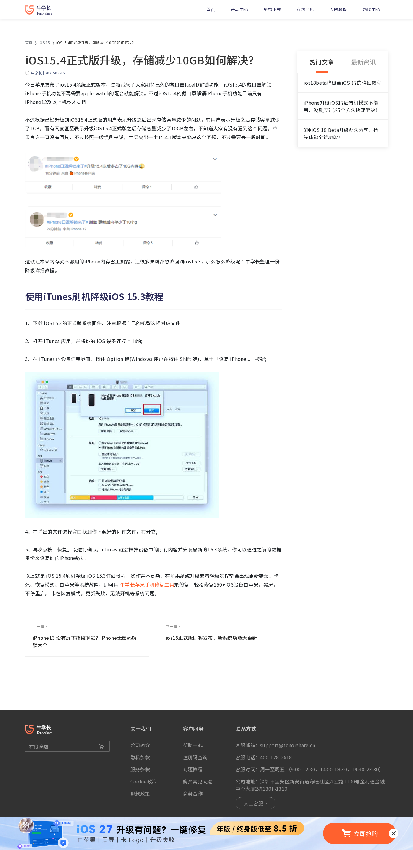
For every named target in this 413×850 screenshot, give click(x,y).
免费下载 (272, 9)
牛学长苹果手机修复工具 (146, 584)
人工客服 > (256, 803)
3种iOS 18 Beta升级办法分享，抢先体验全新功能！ (341, 133)
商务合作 (193, 793)
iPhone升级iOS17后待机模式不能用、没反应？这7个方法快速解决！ (342, 106)
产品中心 (239, 9)
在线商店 (305, 9)
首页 (210, 9)
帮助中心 (371, 9)
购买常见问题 (198, 781)
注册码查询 (195, 757)
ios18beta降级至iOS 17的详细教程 (343, 82)
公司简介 (140, 745)
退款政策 (140, 793)
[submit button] (101, 746)
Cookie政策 (143, 781)
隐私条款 (140, 757)
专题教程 (338, 9)
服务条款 (140, 769)
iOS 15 (44, 42)
